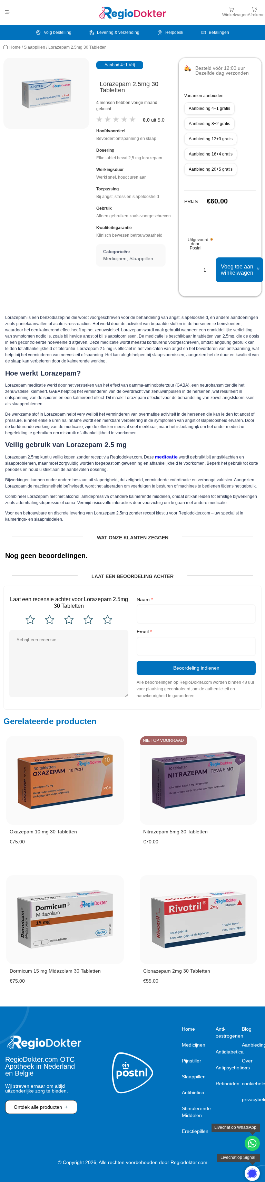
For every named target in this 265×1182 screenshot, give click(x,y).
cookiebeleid (251, 1083)
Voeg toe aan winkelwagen (237, 270)
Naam (145, 599)
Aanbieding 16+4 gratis (211, 154)
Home (15, 47)
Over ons (247, 1064)
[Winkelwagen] (231, 9)
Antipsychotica (227, 1067)
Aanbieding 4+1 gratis (209, 108)
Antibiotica (193, 1092)
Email (144, 631)
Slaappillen (34, 47)
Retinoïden (227, 1083)
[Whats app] (252, 1173)
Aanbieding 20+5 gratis (211, 169)
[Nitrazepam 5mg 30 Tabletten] (198, 780)
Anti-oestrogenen (227, 1032)
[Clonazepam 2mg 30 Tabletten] (198, 919)
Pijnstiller (191, 1060)
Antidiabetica (227, 1052)
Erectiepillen (195, 1131)
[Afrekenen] (254, 9)
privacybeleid (251, 1099)
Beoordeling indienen (196, 668)
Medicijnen (115, 258)
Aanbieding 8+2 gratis (209, 123)
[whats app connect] (252, 1143)
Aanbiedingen (251, 1045)
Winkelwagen (235, 14)
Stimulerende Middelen (196, 1112)
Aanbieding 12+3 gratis (211, 138)
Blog (247, 1029)
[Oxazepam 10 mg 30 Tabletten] (65, 780)
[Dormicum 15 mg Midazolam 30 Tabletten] (65, 919)
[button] (7, 13)
